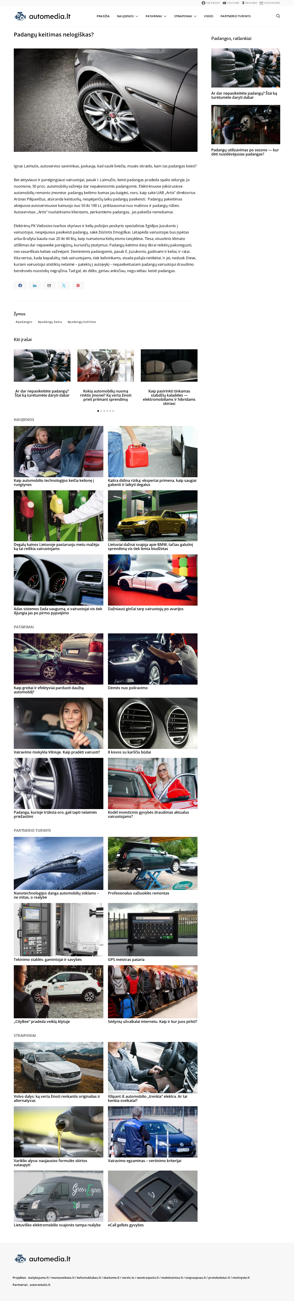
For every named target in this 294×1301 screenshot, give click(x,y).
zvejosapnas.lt (195, 1278)
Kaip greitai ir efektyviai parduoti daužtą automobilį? (49, 689)
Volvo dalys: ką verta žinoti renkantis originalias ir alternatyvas (57, 1098)
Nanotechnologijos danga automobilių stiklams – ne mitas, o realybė (56, 895)
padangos (25, 322)
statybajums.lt (38, 1278)
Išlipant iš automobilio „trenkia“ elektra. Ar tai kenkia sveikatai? (147, 1098)
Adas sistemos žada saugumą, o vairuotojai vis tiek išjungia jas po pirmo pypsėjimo (58, 610)
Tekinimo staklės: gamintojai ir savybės (48, 959)
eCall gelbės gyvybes (126, 1225)
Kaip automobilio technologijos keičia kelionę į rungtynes (54, 482)
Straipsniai (183, 16)
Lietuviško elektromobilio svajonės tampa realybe (57, 1225)
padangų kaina (51, 322)
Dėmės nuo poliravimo (128, 687)
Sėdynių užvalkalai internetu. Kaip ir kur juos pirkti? (152, 1021)
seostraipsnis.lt (148, 1278)
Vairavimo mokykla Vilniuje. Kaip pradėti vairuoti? (57, 752)
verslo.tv (128, 1278)
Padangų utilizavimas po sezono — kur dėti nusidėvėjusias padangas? (245, 152)
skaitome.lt (111, 1278)
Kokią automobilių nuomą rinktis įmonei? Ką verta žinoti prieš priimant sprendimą (105, 395)
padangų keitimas (82, 322)
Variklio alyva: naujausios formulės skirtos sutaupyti (50, 1162)
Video (208, 16)
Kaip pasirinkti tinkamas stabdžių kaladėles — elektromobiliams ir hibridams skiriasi (169, 397)
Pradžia (103, 16)
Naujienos (125, 16)
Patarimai (154, 16)
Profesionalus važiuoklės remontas (138, 893)
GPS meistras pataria (126, 959)
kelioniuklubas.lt (89, 1278)
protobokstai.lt (219, 1278)
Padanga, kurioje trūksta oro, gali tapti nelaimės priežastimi (55, 814)
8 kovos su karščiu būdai (129, 752)
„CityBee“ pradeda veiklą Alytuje (42, 1021)
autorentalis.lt (40, 1285)
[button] (98, 410)
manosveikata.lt (62, 1278)
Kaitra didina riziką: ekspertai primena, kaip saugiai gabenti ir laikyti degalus (152, 482)
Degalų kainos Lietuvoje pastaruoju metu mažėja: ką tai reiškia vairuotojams (57, 546)
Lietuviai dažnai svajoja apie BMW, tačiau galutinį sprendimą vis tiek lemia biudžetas (150, 546)
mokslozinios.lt (172, 1278)
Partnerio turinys (235, 16)
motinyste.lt (241, 1278)
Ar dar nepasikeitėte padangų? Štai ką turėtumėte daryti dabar (42, 393)
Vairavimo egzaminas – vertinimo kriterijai (144, 1160)
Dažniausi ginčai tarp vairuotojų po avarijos (146, 608)
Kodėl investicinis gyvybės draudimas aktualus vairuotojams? (148, 814)
